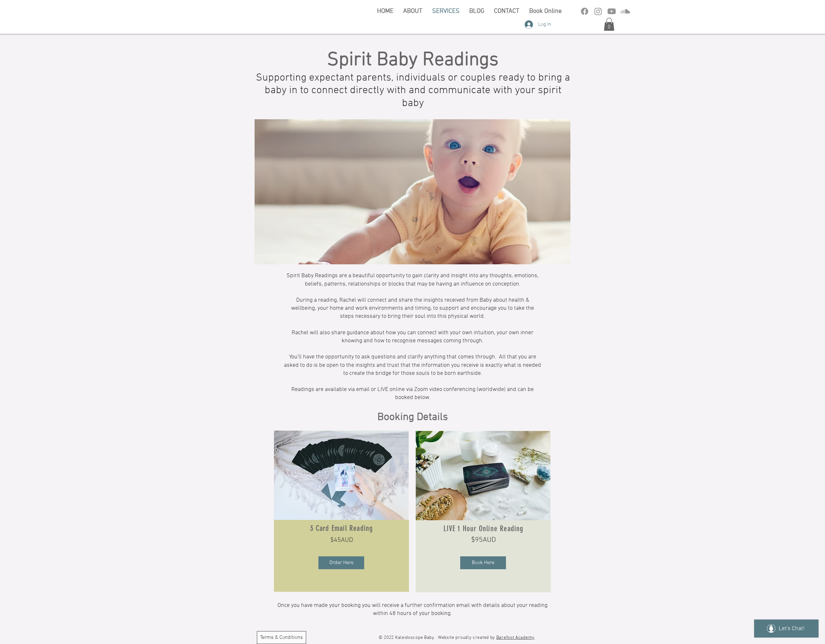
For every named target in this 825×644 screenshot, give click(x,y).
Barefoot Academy (515, 637)
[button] (609, 24)
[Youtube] (611, 11)
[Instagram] (598, 11)
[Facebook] (584, 11)
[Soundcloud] (625, 11)
